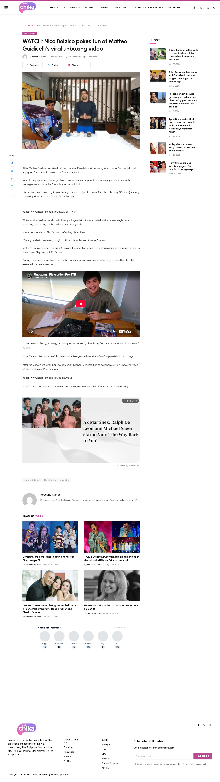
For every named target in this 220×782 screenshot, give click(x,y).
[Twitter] (12, 171)
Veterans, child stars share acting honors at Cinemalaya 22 (48, 558)
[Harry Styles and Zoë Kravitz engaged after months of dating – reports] (158, 167)
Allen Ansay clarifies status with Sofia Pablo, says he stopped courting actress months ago (183, 77)
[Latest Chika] (27, 8)
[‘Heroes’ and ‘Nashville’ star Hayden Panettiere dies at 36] (112, 585)
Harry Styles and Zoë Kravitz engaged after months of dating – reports (183, 166)
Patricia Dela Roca (33, 564)
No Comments (75, 56)
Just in (53, 7)
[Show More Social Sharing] (88, 65)
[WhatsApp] (12, 186)
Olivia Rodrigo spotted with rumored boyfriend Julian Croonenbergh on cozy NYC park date (183, 55)
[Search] (214, 7)
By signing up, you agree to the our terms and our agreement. (171, 764)
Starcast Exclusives (148, 7)
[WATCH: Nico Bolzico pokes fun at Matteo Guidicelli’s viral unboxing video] (81, 110)
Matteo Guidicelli (32, 480)
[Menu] (6, 7)
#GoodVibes (29, 33)
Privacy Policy (189, 764)
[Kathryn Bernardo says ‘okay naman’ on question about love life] (158, 148)
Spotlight (70, 7)
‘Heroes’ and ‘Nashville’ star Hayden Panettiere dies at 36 (111, 607)
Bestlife (121, 7)
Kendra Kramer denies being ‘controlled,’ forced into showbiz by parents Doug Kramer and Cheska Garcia (50, 609)
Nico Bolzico (50, 480)
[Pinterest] (12, 179)
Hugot (89, 7)
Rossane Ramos (39, 56)
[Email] (12, 194)
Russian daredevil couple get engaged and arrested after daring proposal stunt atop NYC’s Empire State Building (183, 100)
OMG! (104, 7)
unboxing (64, 480)
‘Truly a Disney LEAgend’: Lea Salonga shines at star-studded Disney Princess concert (111, 558)
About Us (174, 7)
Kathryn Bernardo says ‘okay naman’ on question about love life (182, 147)
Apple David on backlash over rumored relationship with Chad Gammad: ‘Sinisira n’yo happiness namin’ (182, 125)
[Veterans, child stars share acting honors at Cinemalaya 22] (50, 537)
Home (39, 25)
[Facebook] (12, 163)
